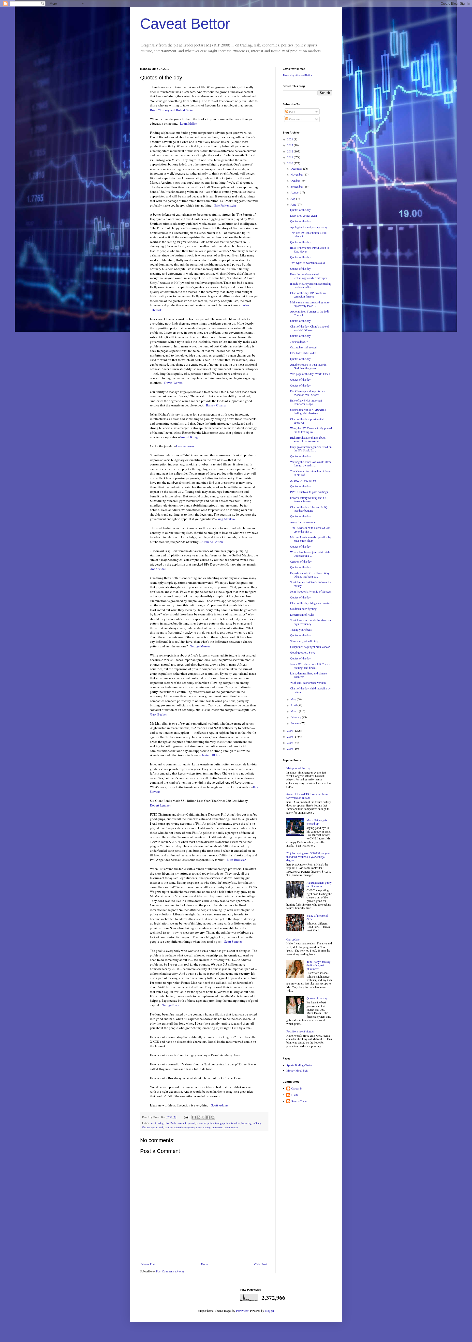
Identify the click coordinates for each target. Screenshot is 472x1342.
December (297, 168)
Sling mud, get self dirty (304, 641)
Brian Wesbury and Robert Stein (171, 110)
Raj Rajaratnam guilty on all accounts (319, 884)
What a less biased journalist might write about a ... (310, 553)
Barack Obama (216, 405)
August (295, 192)
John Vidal (158, 569)
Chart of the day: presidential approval (307, 420)
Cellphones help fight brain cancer (310, 647)
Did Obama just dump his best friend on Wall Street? (307, 392)
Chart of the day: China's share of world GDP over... (309, 328)
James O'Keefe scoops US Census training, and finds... (310, 665)
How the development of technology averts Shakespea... (309, 276)
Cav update (292, 939)
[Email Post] (186, 1117)
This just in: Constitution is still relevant (308, 234)
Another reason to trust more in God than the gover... (308, 366)
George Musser (200, 646)
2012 (290, 151)
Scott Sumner (233, 941)
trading (206, 1127)
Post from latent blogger (300, 1031)
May (294, 699)
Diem (294, 1095)
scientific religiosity (184, 1127)
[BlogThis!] (198, 1117)
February (296, 717)
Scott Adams (219, 1105)
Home (204, 1264)
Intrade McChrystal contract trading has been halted (310, 285)
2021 (290, 139)
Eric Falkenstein (225, 205)
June (294, 204)
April (294, 705)
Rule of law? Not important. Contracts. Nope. (306, 402)
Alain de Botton (212, 541)
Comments (295, 119)
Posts (291, 111)
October (296, 180)
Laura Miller (188, 123)
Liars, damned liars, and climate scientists (308, 675)
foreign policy (222, 1123)
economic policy (205, 1123)
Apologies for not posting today (308, 227)
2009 (290, 730)
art (152, 1123)
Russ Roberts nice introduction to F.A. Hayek (309, 249)
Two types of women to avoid (307, 263)
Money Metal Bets (297, 1070)
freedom (235, 1123)
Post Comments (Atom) (170, 1271)
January (295, 723)
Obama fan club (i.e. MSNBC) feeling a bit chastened (308, 411)
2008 (290, 736)
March (295, 711)
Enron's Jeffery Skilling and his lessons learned (308, 499)
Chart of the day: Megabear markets (311, 603)
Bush (173, 1123)
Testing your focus (301, 629)
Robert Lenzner (160, 805)
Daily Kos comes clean (303, 215)
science (169, 1127)
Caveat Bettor (185, 23)
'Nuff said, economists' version (308, 683)
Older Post (260, 1264)
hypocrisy (246, 1123)
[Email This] (194, 1117)
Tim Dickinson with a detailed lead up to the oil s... (310, 529)
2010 (290, 163)
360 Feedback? (299, 341)
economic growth (186, 1123)
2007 (290, 743)
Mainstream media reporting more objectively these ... (309, 304)
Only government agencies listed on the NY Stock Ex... (311, 448)
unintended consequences (225, 1127)
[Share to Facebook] (208, 1117)
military (257, 1123)
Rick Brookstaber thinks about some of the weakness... (307, 439)
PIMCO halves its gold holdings (309, 492)
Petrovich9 (242, 1310)
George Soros (185, 446)
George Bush (170, 1005)
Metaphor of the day (298, 768)
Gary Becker (158, 714)
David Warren (173, 382)
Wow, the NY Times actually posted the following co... (311, 429)
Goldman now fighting (303, 609)
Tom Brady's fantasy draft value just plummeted (318, 965)
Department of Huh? (302, 614)
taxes (199, 1127)
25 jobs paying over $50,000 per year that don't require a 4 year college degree (308, 856)
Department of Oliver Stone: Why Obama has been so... (309, 574)
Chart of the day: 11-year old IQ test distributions (308, 508)
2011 (290, 157)
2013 (290, 145)
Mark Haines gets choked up (317, 821)
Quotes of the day (300, 210)
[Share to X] (203, 1117)
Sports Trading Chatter (299, 1065)
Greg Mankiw (226, 519)
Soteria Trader (299, 1101)
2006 (290, 748)
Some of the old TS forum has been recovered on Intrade (307, 795)
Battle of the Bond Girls (317, 917)
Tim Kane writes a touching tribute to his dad (310, 473)
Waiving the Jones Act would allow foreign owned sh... (310, 463)
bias (167, 1123)
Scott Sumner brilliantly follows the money (310, 583)
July (293, 198)
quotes (154, 1127)
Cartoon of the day (301, 561)
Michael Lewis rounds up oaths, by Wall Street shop (310, 538)
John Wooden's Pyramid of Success (311, 591)
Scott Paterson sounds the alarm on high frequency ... (310, 622)
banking (159, 1123)
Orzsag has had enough (303, 347)
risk (161, 1127)
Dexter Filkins (210, 755)
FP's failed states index (303, 353)
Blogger (269, 1310)
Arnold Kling (189, 437)
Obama (146, 1127)
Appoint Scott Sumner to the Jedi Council (309, 313)
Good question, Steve (302, 652)
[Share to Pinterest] (212, 1117)
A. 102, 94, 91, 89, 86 (303, 480)
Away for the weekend (303, 522)
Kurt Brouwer (236, 859)
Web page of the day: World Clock (310, 374)
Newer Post (148, 1264)
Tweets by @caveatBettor (297, 75)
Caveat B (296, 1088)
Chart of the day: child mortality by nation (310, 690)
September (297, 186)
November (297, 174)
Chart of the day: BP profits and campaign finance (308, 294)
